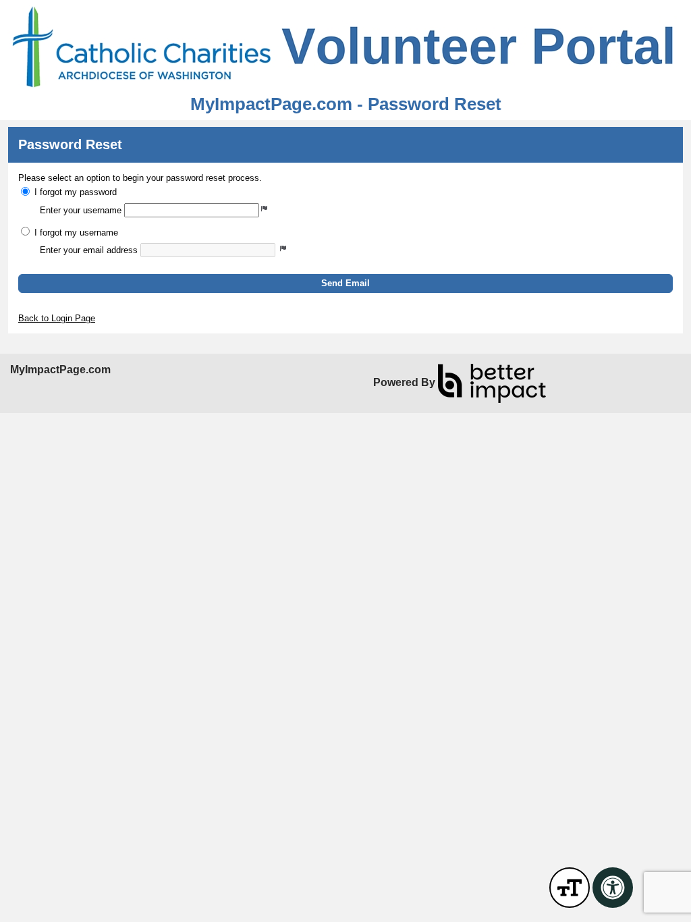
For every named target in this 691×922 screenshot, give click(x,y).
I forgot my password (75, 192)
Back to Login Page (56, 318)
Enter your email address (89, 250)
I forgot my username (76, 232)
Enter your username (80, 210)
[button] (345, 283)
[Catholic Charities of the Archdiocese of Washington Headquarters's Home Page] (345, 47)
